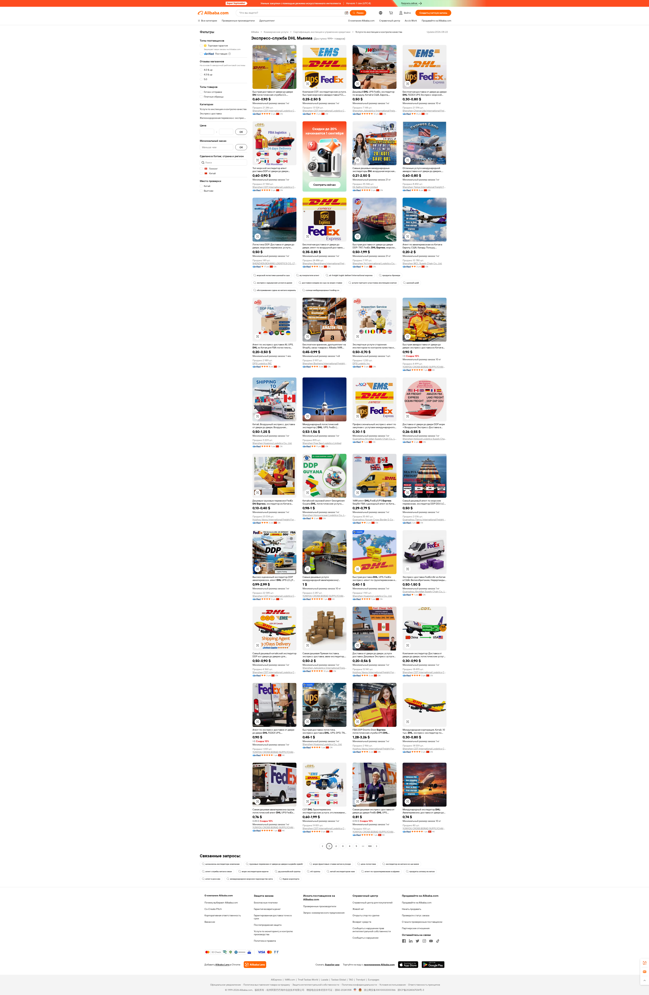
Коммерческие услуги (276, 32)
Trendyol (360, 979)
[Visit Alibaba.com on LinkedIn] (411, 941)
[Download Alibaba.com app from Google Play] (433, 964)
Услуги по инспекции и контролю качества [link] (378, 32)
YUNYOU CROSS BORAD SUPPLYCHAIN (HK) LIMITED (425, 366)
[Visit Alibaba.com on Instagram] (424, 941)
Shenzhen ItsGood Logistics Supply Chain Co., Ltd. (425, 438)
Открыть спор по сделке (366, 915)
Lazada (324, 979)
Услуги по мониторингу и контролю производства (273, 933)
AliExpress (276, 979)
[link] (644, 963)
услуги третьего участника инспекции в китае (374, 283)
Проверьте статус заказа (415, 915)
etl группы (315, 871)
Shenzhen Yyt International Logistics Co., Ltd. (374, 263)
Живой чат (358, 909)
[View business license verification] (355, 990)
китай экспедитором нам (342, 871)
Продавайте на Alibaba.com (416, 902)
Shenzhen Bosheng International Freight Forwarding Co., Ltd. (324, 363)
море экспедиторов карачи (255, 871)
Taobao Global (338, 979)
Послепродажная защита (267, 925)
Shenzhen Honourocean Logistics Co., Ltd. (324, 515)
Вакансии (210, 921)
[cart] (391, 13)
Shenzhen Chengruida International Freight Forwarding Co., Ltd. (425, 110)
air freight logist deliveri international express (350, 275)
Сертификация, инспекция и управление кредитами (321, 32)
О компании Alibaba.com (219, 895)
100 (370, 846)
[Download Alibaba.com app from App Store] (408, 964)
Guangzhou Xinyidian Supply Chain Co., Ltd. (374, 438)
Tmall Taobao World (308, 979)
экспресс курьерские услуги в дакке (274, 283)
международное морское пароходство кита (251, 879)
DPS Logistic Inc (361, 363)
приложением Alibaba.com (379, 964)
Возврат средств (362, 921)
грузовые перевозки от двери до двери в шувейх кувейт (276, 864)
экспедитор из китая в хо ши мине (402, 864)
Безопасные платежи (266, 902)
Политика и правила (265, 940)
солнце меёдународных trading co (322, 290)
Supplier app (332, 964)
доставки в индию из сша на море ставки (322, 283)
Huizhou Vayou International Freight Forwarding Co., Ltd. (274, 519)
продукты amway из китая (422, 871)
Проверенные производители (319, 906)
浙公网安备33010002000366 (379, 990)
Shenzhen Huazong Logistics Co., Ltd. (272, 443)
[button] (346, 13)
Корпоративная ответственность (223, 915)
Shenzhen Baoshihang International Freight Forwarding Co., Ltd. (324, 263)
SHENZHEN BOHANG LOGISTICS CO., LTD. (274, 263)
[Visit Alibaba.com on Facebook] (404, 941)
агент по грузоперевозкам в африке (382, 871)
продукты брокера (391, 275)
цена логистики (368, 864)
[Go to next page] (377, 846)
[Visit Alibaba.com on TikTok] (438, 941)
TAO (351, 979)
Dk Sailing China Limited (365, 187)
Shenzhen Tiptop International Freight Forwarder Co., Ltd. (425, 187)
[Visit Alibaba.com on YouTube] (431, 941)
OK (241, 131)
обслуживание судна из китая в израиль (276, 290)
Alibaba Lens (222, 964)
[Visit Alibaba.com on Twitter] (417, 941)
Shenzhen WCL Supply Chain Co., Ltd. (422, 263)
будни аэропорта (291, 879)
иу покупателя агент (309, 275)
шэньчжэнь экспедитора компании (222, 864)
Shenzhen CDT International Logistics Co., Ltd (274, 110)
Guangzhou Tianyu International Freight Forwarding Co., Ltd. (425, 519)
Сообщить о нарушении (365, 937)
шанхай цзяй (412, 283)
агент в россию (212, 879)
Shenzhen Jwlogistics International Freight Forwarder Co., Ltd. (374, 110)
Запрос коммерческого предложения (323, 912)
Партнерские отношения (415, 928)
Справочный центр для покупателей (372, 902)
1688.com (290, 979)
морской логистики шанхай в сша (273, 275)
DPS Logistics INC (262, 363)
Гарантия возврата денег (267, 909)
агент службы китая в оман (218, 871)
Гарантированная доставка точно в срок (273, 917)
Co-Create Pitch (213, 909)
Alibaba (255, 32)
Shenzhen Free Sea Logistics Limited (322, 443)
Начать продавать (411, 909)
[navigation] (223, 439)
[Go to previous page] (322, 846)
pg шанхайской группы (289, 871)
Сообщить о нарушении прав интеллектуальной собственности (372, 930)
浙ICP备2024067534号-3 (411, 990)
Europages (373, 979)
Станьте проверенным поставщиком (422, 921)
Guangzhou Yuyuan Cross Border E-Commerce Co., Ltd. (374, 519)
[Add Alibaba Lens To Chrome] (255, 964)
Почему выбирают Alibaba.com (221, 902)
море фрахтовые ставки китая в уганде (332, 864)
